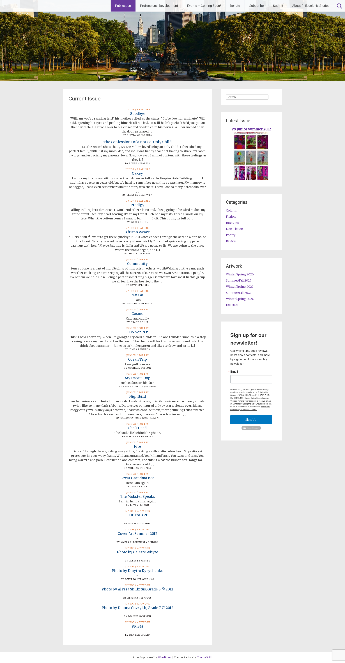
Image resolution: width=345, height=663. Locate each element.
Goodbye (137, 114)
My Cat (137, 295)
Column (231, 210)
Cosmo (137, 314)
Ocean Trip (137, 359)
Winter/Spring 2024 (240, 299)
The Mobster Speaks (137, 497)
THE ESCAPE (137, 515)
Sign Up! (251, 419)
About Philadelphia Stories (311, 6)
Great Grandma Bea (137, 478)
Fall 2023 (232, 305)
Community (137, 264)
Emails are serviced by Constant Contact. (250, 408)
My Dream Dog (137, 378)
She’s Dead (137, 428)
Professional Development (159, 6)
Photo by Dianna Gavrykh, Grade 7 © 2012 (137, 608)
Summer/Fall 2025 (238, 280)
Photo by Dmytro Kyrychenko (137, 571)
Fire (137, 446)
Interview (232, 222)
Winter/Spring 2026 (240, 274)
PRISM (137, 626)
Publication (123, 6)
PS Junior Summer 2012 (251, 129)
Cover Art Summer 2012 (137, 534)
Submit (278, 6)
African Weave (137, 232)
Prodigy (137, 205)
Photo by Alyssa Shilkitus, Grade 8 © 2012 (137, 589)
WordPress (165, 657)
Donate (235, 6)
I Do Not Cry (137, 332)
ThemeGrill (204, 657)
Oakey (137, 173)
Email (234, 371)
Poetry (230, 235)
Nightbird (137, 396)
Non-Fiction (234, 229)
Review (231, 241)
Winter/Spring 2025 (239, 286)
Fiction (231, 216)
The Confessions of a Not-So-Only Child (138, 142)
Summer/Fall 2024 (238, 293)
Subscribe (256, 6)
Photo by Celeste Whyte (137, 552)
